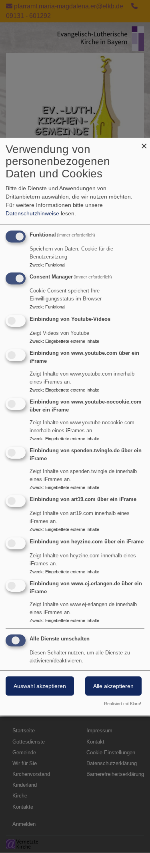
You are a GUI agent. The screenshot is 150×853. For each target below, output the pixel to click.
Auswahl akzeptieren (40, 686)
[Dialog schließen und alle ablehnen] (144, 142)
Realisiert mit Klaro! (122, 703)
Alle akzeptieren (113, 686)
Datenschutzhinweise (32, 213)
